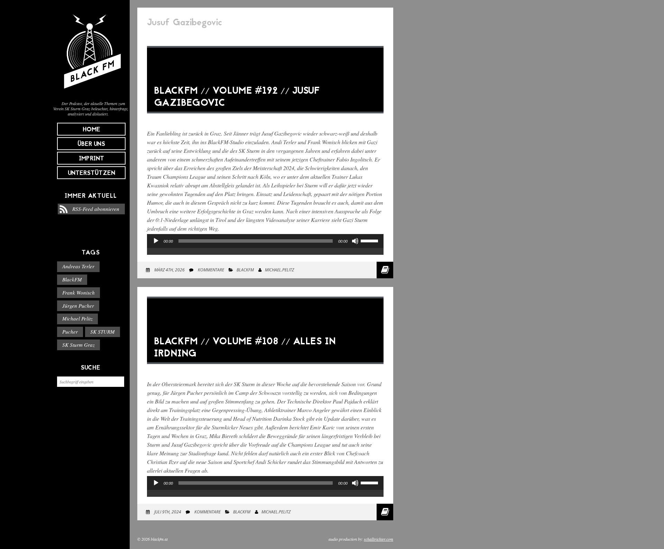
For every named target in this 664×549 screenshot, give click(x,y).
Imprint (91, 159)
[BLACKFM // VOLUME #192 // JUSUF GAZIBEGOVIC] (265, 118)
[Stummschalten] (355, 241)
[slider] (370, 240)
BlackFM (72, 279)
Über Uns (91, 144)
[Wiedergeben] (156, 241)
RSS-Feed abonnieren (95, 208)
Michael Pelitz (77, 318)
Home (91, 129)
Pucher (70, 331)
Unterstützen (91, 173)
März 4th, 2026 (169, 270)
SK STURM (102, 331)
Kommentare (210, 270)
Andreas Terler (78, 266)
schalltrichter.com (378, 539)
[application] (265, 248)
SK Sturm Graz (78, 344)
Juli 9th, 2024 (167, 512)
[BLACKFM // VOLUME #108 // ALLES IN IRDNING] (265, 369)
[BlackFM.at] (91, 92)
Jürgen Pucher (78, 305)
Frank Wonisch (78, 292)
